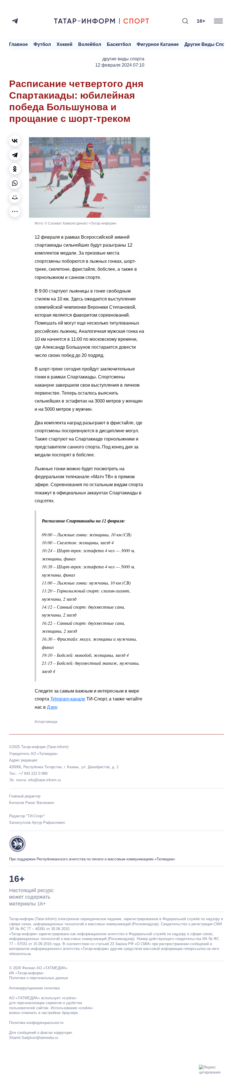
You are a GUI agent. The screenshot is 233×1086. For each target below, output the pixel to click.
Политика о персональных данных (38, 978)
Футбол (42, 44)
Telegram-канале (67, 699)
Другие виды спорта (208, 44)
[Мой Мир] (14, 197)
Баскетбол (119, 44)
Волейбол (89, 44)
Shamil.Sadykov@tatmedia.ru (33, 1038)
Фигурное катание (158, 44)
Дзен (52, 707)
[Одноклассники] (14, 169)
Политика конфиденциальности (36, 1023)
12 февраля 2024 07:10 (119, 65)
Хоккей (64, 44)
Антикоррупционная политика (34, 988)
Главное (18, 44)
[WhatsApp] (14, 183)
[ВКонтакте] (14, 140)
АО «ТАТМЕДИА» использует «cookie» (42, 998)
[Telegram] (15, 21)
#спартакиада (46, 722)
